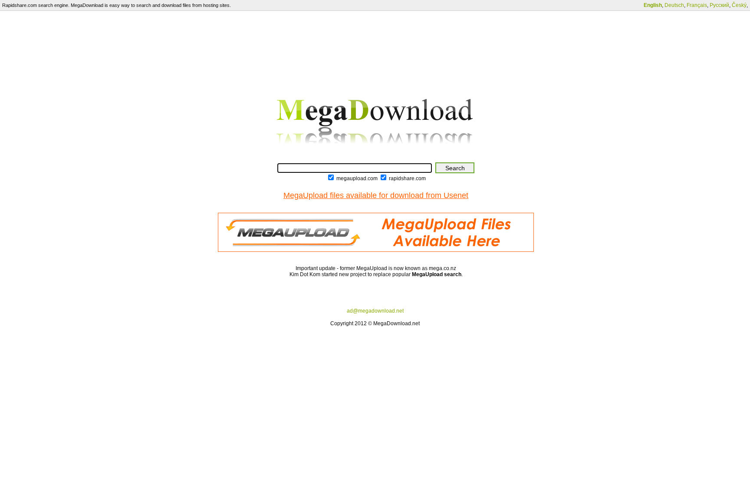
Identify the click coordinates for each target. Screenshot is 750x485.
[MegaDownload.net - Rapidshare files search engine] (376, 157)
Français (697, 5)
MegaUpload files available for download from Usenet (375, 195)
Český (739, 5)
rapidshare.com (407, 178)
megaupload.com (357, 178)
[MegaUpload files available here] (376, 250)
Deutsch (674, 5)
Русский (719, 5)
